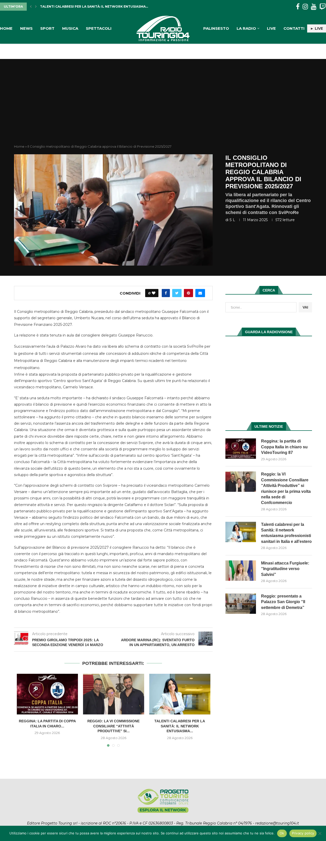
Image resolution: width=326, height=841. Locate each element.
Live (271, 28)
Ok (282, 833)
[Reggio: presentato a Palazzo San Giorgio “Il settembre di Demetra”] (240, 603)
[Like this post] (153, 293)
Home (6, 28)
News (26, 28)
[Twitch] (322, 6)
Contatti (294, 28)
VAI (305, 307)
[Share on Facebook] (166, 293)
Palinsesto (216, 28)
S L (232, 220)
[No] (319, 833)
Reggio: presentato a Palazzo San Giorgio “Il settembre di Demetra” (283, 602)
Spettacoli (99, 28)
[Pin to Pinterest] (188, 293)
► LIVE (316, 28)
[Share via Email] (200, 293)
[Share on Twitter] (177, 293)
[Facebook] (298, 6)
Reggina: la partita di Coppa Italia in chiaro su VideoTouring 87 (284, 447)
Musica (70, 28)
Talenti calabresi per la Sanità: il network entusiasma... (179, 726)
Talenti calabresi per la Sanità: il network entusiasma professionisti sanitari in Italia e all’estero (286, 533)
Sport (47, 28)
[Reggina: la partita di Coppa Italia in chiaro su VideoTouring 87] (47, 694)
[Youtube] (314, 6)
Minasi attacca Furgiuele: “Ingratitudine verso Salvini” (93, 6)
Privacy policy (303, 833)
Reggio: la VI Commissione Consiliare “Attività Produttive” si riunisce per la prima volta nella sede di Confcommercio (286, 488)
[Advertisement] (163, 106)
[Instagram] (305, 6)
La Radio (246, 28)
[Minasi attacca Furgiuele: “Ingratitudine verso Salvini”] (240, 570)
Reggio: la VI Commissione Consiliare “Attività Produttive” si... (113, 726)
